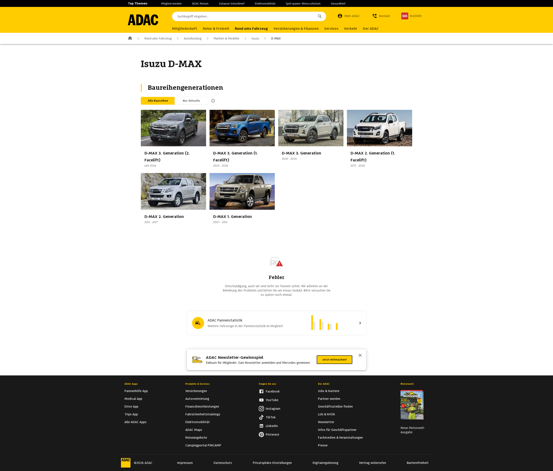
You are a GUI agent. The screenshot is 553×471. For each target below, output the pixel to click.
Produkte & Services (197, 383)
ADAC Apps (131, 383)
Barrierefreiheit (418, 463)
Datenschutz (223, 463)
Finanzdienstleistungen (202, 406)
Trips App (131, 414)
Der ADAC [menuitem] (371, 28)
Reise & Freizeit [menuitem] (216, 28)
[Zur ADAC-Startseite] (143, 19)
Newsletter (326, 422)
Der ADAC (324, 383)
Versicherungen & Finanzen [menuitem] (296, 28)
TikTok (271, 417)
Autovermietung (197, 399)
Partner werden (329, 399)
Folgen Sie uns (267, 383)
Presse (322, 445)
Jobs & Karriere (328, 391)
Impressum (185, 463)
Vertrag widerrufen (372, 463)
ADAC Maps (193, 430)
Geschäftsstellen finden (335, 406)
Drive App (131, 406)
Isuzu (255, 38)
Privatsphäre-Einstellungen (272, 463)
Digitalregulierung (325, 463)
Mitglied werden (171, 3)
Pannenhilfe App (136, 391)
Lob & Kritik (326, 414)
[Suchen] (320, 16)
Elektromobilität (265, 3)
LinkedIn (272, 426)
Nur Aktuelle (191, 100)
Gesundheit (338, 3)
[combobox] (249, 16)
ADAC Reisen (200, 3)
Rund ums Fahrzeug (158, 38)
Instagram (273, 409)
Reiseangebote (196, 437)
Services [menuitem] (331, 28)
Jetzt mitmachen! (334, 359)
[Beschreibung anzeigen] (212, 101)
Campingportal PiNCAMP (203, 445)
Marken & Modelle (226, 38)
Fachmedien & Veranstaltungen (340, 437)
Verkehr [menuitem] (350, 28)
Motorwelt (407, 383)
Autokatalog (193, 38)
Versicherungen (196, 391)
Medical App (133, 399)
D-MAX (276, 38)
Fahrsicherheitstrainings (202, 414)
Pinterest (272, 434)
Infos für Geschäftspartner (337, 430)
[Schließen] (360, 356)
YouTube (272, 400)
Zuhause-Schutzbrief (232, 3)
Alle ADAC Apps (135, 422)
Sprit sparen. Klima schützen (303, 3)
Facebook (273, 391)
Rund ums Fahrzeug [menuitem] (251, 28)
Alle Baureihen (158, 100)
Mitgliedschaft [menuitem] (184, 28)
